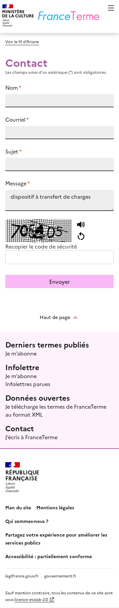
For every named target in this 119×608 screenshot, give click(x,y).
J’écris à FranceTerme (31, 437)
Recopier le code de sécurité (41, 246)
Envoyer (59, 281)
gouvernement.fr (60, 575)
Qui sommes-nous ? (26, 521)
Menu (111, 8)
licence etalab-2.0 (31, 599)
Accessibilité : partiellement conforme (48, 556)
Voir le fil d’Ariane (22, 41)
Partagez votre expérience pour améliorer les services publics (56, 538)
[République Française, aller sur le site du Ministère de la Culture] (17, 16)
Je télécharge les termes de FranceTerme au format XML (55, 410)
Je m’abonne (21, 353)
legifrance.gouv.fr (22, 575)
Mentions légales (55, 507)
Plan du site (18, 507)
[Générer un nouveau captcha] (81, 236)
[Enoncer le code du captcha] (81, 225)
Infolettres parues (27, 383)
